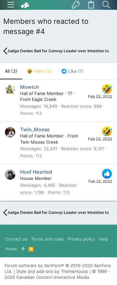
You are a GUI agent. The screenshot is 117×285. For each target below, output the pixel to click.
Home (11, 248)
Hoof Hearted (36, 172)
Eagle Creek (44, 99)
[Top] (23, 249)
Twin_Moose (35, 129)
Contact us (16, 239)
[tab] (39, 71)
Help (103, 239)
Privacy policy (81, 239)
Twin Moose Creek (39, 142)
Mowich (29, 87)
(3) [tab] (11, 71)
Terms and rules (47, 239)
